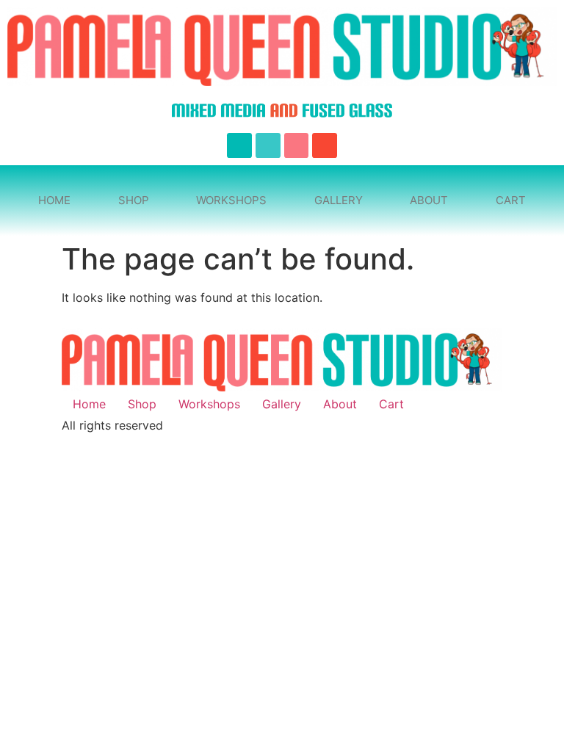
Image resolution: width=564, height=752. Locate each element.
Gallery (338, 200)
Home (54, 200)
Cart (511, 200)
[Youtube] (324, 145)
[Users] (268, 145)
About (429, 200)
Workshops (231, 200)
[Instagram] (296, 145)
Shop (133, 200)
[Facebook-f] (239, 145)
